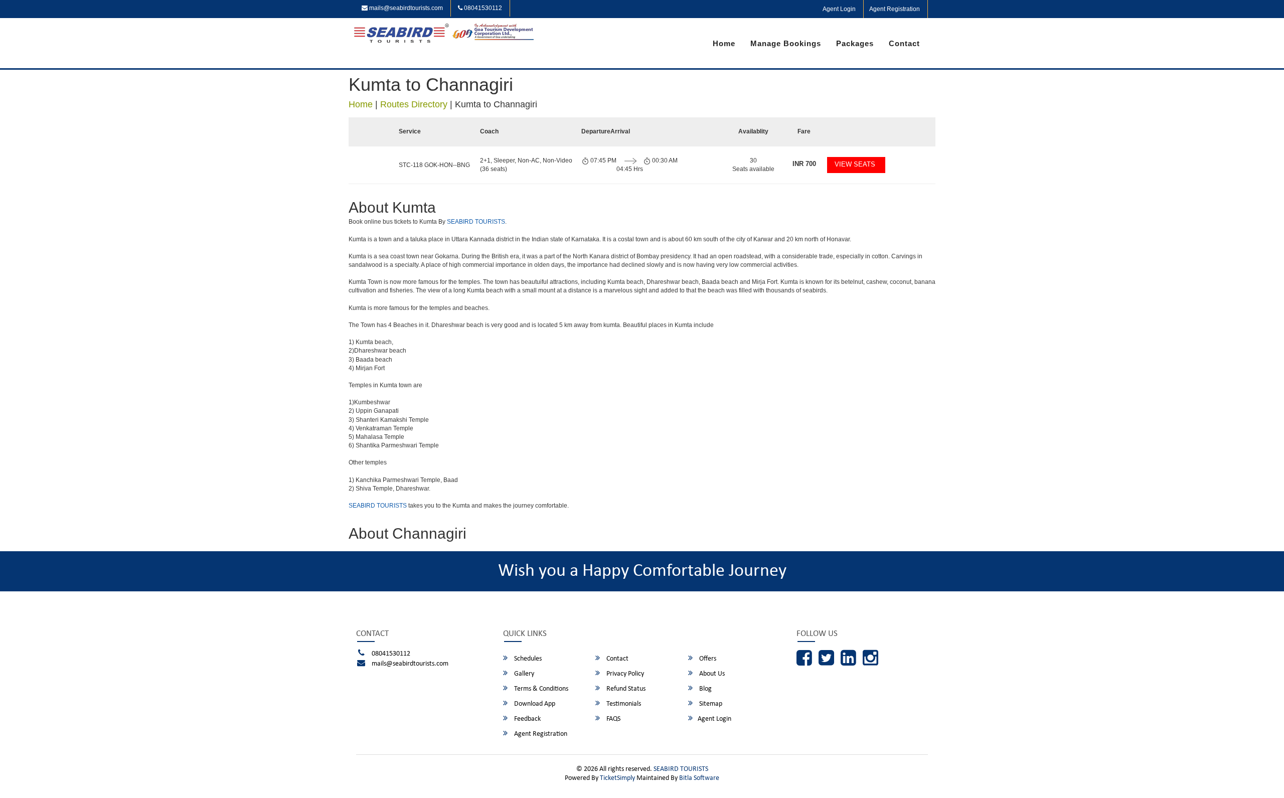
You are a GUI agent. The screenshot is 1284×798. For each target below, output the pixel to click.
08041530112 (482, 8)
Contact (904, 43)
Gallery (523, 674)
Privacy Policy (624, 674)
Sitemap (710, 704)
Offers (707, 659)
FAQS (612, 719)
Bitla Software (699, 778)
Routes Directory (413, 104)
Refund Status (625, 689)
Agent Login (839, 9)
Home (724, 43)
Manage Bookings (785, 43)
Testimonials (623, 704)
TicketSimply (617, 778)
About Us (711, 674)
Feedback (527, 719)
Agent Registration (894, 9)
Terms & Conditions (540, 689)
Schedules (527, 659)
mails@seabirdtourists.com (405, 8)
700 (804, 164)
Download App (534, 704)
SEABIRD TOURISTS (476, 221)
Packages (855, 43)
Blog (705, 689)
